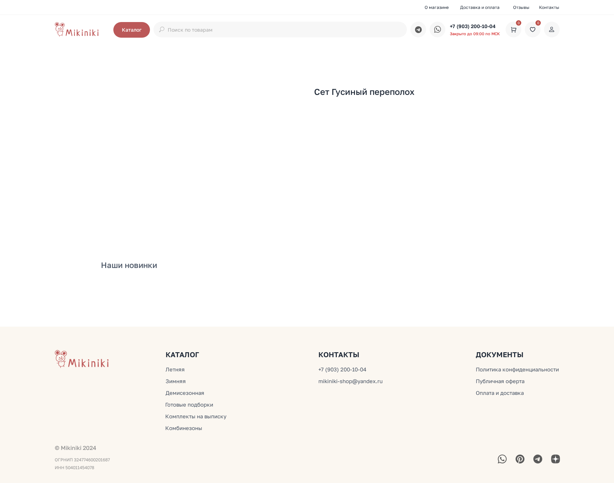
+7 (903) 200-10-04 (473, 26)
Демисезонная (185, 393)
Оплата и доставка (500, 393)
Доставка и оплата (480, 7)
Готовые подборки (189, 404)
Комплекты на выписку (195, 416)
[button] (131, 30)
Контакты (549, 7)
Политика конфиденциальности (517, 369)
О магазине (437, 7)
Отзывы (521, 7)
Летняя (175, 369)
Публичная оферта (500, 381)
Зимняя (176, 381)
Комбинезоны (183, 428)
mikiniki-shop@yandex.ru (350, 381)
